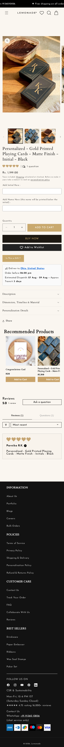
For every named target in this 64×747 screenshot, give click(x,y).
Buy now (32, 238)
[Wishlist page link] (42, 13)
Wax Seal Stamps (16, 659)
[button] (6, 12)
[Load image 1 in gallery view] (15, 136)
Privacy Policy (14, 550)
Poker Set (12, 666)
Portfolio (11, 503)
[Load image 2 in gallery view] (31, 136)
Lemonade (36, 744)
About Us (12, 496)
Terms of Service (16, 543)
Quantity (7, 221)
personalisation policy (40, 180)
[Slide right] (60, 136)
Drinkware (12, 637)
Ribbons (11, 652)
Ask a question (42, 402)
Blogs (10, 511)
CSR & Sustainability (19, 690)
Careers (11, 518)
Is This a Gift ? (13, 258)
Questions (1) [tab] (47, 415)
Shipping (20, 177)
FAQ (9, 605)
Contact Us (13, 590)
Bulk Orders (13, 526)
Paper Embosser (15, 644)
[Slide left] (3, 136)
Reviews (11, 620)
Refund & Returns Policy (20, 573)
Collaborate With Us (18, 612)
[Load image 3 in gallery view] (48, 136)
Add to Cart (20, 379)
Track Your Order (16, 597)
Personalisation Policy (19, 565)
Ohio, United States (32, 268)
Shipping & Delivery (18, 558)
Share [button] (9, 321)
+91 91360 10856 (30, 716)
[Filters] (5, 425)
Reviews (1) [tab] (17, 415)
